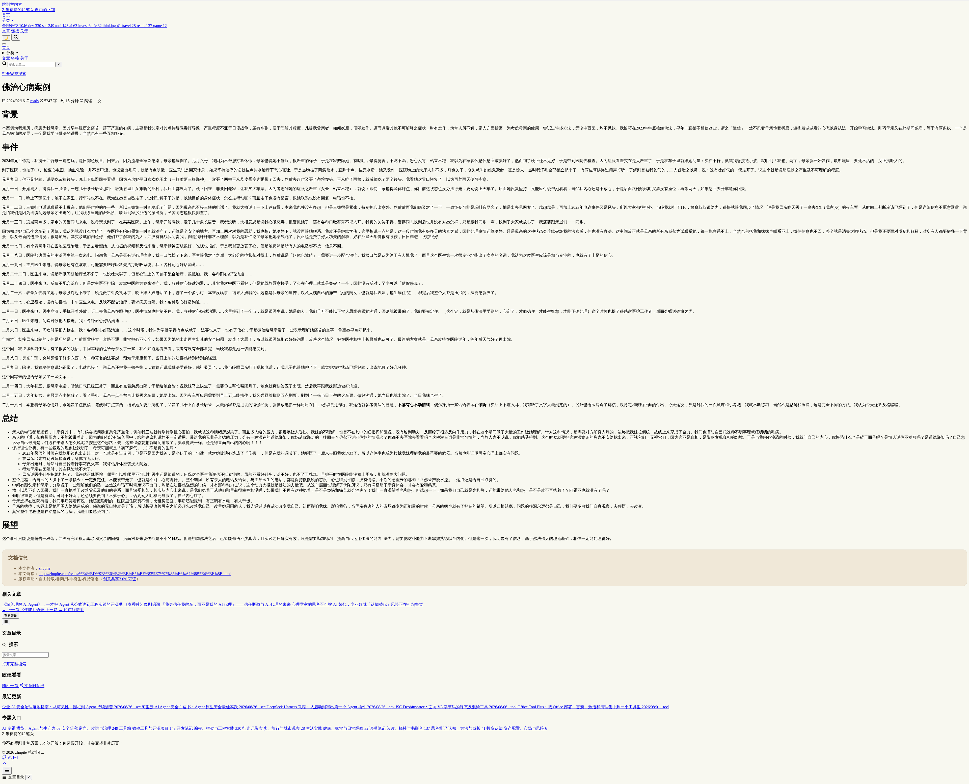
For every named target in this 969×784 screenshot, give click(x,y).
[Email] (15, 758)
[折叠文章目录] (6, 622)
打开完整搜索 (14, 73)
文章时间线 (34, 686)
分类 (6, 20)
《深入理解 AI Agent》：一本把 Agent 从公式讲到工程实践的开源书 (62, 604)
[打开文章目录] (7, 771)
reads (34, 101)
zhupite (44, 568)
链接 (15, 31)
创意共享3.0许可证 (119, 579)
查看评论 (10, 615)
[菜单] (4, 44)
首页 (6, 15)
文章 (6, 31)
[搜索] (15, 37)
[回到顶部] (4, 764)
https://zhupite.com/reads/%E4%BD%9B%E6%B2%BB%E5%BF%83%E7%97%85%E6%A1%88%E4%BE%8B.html (135, 573)
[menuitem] (15, 25)
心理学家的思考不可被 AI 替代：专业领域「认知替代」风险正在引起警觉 (357, 604)
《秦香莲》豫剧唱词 (142, 604)
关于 (24, 31)
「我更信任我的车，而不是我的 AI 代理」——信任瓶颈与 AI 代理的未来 (226, 604)
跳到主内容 (12, 4)
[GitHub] (5, 758)
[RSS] (10, 758)
